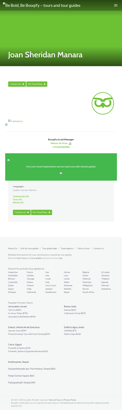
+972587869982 (61, 147)
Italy (47, 282)
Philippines (88, 285)
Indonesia (31, 292)
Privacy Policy (70, 400)
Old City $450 (14, 310)
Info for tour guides (30, 248)
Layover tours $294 (17, 330)
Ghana (30, 282)
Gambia (30, 275)
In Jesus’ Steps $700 (18, 313)
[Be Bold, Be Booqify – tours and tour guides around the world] (46, 5)
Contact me (15, 84)
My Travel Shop (35, 84)
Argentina (13, 272)
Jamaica (49, 289)
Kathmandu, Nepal (18, 361)
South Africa (88, 292)
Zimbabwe (106, 289)
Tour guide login (49, 248)
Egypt (11, 289)
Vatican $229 (70, 310)
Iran (47, 272)
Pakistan (87, 278)
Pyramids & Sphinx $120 (19, 348)
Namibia (67, 289)
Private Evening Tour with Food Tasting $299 (29, 334)
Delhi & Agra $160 (72, 334)
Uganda (104, 282)
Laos (66, 275)
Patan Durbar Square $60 (21, 375)
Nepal (66, 292)
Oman (85, 275)
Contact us (98, 248)
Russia (86, 289)
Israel (48, 278)
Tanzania (105, 275)
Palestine (87, 282)
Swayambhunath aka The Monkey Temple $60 (31, 368)
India (29, 289)
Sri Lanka (105, 272)
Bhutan (11, 278)
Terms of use (83, 248)
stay (60, 258)
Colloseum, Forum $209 (75, 313)
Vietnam (105, 285)
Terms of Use (54, 400)
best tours (22, 258)
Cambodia (12, 282)
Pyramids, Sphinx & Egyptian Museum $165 (28, 351)
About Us (12, 248)
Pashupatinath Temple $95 (21, 382)
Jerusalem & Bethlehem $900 (21, 316)
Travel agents (67, 248)
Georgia (30, 278)
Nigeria (86, 272)
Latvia (66, 278)
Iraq (47, 275)
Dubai (11, 285)
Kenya (67, 272)
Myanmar (68, 285)
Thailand (105, 278)
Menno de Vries (59, 143)
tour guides (36, 258)
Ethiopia (12, 292)
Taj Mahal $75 (70, 330)
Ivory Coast (50, 285)
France (30, 272)
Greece (30, 285)
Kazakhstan (50, 292)
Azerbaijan (13, 275)
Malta (66, 282)
